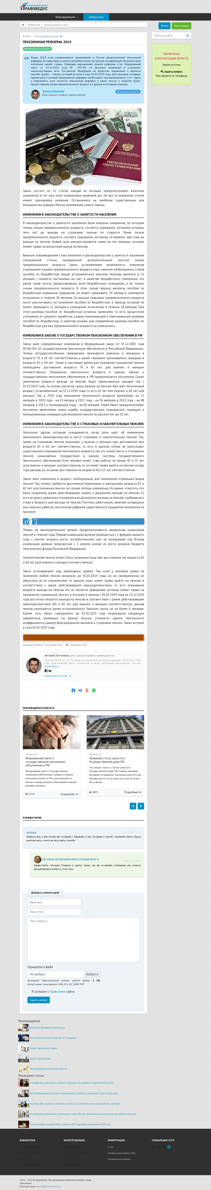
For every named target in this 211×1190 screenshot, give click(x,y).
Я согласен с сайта (53, 991)
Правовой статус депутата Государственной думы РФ (107, 760)
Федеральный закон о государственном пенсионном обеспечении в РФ (45, 761)
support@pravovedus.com (48, 1186)
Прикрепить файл (40, 967)
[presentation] (133, 806)
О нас (110, 1147)
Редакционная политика (119, 1159)
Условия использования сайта (121, 1153)
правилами (57, 991)
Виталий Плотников (53, 91)
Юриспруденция (65, 17)
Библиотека (96, 17)
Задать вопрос (39, 1000)
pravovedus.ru (52, 666)
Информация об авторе (56, 675)
